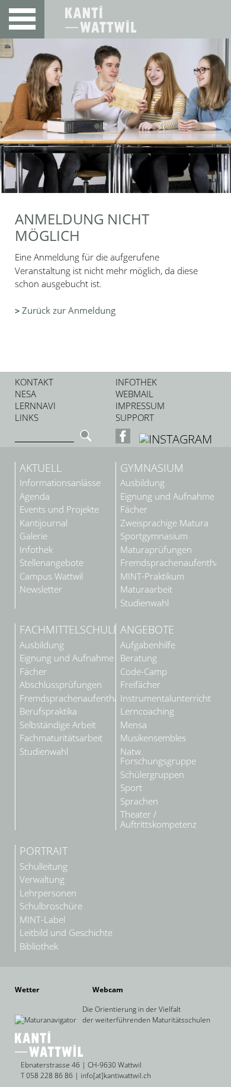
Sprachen (139, 801)
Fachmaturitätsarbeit (61, 738)
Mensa (133, 725)
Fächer (133, 509)
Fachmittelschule (68, 629)
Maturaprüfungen (156, 549)
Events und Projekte (59, 509)
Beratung (138, 658)
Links (26, 417)
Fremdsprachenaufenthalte (168, 562)
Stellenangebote (52, 562)
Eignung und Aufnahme (167, 496)
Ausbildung (142, 482)
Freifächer (140, 684)
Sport (131, 787)
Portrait (44, 851)
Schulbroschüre (51, 906)
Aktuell (41, 468)
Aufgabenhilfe (147, 645)
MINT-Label (42, 919)
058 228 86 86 (49, 1075)
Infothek (136, 382)
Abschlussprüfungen (61, 684)
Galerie (33, 536)
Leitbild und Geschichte (66, 932)
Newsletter (41, 589)
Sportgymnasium (154, 536)
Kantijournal (44, 523)
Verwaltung (42, 879)
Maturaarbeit (146, 589)
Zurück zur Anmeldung (69, 310)
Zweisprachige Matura (164, 523)
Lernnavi (35, 405)
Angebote (147, 629)
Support (135, 417)
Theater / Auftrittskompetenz (158, 819)
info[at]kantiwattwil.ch (116, 1075)
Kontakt (34, 382)
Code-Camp (143, 671)
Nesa (25, 394)
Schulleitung (44, 866)
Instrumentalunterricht (165, 698)
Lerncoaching (147, 711)
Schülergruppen (152, 774)
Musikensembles (153, 738)
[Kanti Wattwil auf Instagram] (175, 439)
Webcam (107, 990)
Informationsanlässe (60, 482)
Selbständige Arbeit (58, 725)
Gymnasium (152, 468)
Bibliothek (39, 946)
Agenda (35, 496)
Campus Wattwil (51, 576)
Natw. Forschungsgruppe (158, 756)
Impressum (140, 405)
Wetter (27, 990)
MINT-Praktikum (152, 576)
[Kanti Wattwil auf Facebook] (124, 439)
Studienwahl (144, 603)
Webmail (134, 394)
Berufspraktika (48, 711)
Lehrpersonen (48, 893)
